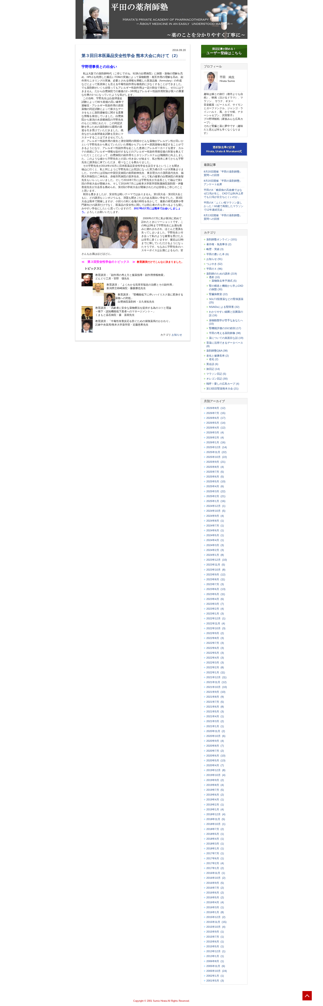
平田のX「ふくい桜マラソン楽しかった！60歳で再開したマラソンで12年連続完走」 (223, 206)
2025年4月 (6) (215, 486)
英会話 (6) (212, 364)
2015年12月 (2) (215, 917)
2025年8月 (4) (215, 466)
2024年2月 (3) (215, 550)
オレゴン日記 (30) (217, 378)
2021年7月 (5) (215, 701)
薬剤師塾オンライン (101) (221, 239)
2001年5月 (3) (215, 980)
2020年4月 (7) (215, 765)
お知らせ (177, 334)
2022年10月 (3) (215, 628)
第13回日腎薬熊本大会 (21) (222, 388)
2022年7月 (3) (215, 642)
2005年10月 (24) (216, 970)
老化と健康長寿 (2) (217, 355)
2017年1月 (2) (215, 868)
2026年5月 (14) (215, 422)
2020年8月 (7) (215, 745)
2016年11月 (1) (215, 872)
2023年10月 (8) (215, 569)
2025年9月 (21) (215, 461)
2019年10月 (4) (215, 775)
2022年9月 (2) (215, 633)
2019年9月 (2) (215, 780)
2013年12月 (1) (215, 951)
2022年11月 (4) (215, 623)
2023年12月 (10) (216, 559)
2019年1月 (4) (215, 809)
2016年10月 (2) (215, 877)
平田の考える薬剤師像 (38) (225, 333)
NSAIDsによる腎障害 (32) (224, 306)
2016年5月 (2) (215, 897)
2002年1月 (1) (215, 975)
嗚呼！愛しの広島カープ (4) (222, 383)
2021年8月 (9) (215, 696)
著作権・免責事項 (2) (218, 244)
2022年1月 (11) (215, 672)
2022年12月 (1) (215, 618)
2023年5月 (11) (215, 594)
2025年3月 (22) (215, 491)
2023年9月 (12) (215, 574)
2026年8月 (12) (215, 407)
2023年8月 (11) (215, 579)
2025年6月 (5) (215, 476)
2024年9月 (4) (215, 515)
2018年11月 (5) (215, 819)
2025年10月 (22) (216, 456)
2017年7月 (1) (215, 853)
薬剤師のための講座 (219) (221, 273)
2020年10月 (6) (215, 735)
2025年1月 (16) (215, 501)
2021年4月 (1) (215, 716)
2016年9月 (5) (215, 882)
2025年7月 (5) (215, 471)
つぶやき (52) (214, 263)
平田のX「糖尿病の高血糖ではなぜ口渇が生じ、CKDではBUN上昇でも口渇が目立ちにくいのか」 (223, 193)
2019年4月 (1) (215, 799)
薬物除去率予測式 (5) (224, 280)
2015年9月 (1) (215, 931)
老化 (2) (213, 359)
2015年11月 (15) (216, 921)
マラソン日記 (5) (216, 373)
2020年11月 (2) (215, 731)
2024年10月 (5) (215, 510)
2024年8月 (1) (215, 520)
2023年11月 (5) (215, 564)
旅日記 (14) (213, 368)
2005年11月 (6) (215, 966)
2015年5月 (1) (215, 946)
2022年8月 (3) (215, 638)
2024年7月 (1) (215, 525)
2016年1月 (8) (215, 912)
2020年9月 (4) (215, 740)
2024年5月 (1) (215, 535)
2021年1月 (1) (215, 726)
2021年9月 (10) (215, 691)
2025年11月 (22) (216, 452)
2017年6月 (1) (215, 858)
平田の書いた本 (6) (217, 254)
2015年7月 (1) (215, 936)
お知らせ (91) (214, 259)
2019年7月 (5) (215, 789)
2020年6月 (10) (215, 755)
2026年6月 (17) (215, 417)
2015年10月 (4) (215, 926)
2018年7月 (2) (215, 829)
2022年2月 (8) (215, 667)
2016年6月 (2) (215, 892)
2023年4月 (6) (215, 598)
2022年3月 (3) (215, 662)
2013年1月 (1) (215, 956)
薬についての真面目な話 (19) (226, 337)
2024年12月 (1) (215, 505)
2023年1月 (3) (215, 613)
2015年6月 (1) (215, 941)
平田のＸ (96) (214, 268)
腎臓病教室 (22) (218, 294)
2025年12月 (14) (216, 447)
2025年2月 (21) (215, 496)
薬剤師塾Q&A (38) (217, 350)
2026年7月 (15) (215, 413)
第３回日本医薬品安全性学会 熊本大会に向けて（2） (130, 55)
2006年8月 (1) (215, 961)
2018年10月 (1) (215, 823)
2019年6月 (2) (215, 794)
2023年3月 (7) (215, 603)
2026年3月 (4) (215, 432)
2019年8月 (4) (215, 784)
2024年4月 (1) (215, 540)
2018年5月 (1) (215, 833)
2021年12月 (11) (216, 677)
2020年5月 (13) (215, 760)
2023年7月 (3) (215, 584)
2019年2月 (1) (215, 804)
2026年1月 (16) (215, 442)
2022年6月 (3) (215, 647)
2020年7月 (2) (215, 750)
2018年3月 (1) (215, 843)
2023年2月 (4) (215, 608)
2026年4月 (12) (215, 427)
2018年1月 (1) (215, 848)
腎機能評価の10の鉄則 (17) (225, 328)
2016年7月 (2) (215, 887)
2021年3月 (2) (215, 721)
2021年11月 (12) (216, 682)
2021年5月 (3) (215, 711)
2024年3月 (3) (215, 545)
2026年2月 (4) (215, 437)
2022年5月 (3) (215, 652)
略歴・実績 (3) (215, 249)
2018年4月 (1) (215, 838)
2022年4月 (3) (215, 657)
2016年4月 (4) (215, 902)
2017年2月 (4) (215, 863)
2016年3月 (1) (215, 907)
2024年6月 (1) (215, 530)
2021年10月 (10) (216, 686)
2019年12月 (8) (215, 770)
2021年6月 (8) (215, 706)
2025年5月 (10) (215, 481)
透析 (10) (214, 277)
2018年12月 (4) (215, 814)
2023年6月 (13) (215, 589)
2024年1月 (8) (215, 554)
